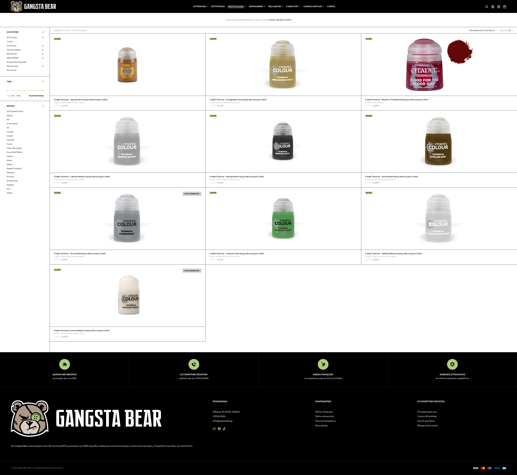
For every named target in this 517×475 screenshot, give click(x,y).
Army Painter (12, 123)
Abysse (10, 115)
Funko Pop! (11, 45)
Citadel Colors (260, 20)
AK (8, 119)
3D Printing (12, 37)
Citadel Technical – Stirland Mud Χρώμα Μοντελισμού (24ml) (391, 176)
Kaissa (9, 160)
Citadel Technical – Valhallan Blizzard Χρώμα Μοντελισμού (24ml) (393, 253)
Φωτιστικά (11, 70)
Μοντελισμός (245, 20)
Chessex (10, 132)
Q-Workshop (12, 181)
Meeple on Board (14, 168)
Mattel (10, 164)
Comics (10, 41)
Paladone (11, 172)
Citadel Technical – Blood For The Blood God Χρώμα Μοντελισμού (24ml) (396, 99)
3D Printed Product (15, 111)
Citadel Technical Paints (75, 102)
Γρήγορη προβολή (202, 43)
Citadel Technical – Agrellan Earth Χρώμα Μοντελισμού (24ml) (81, 99)
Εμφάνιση (504, 30)
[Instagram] (214, 428)
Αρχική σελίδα (232, 20)
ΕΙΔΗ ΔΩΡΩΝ (13, 58)
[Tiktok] (224, 428)
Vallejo (10, 193)
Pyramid (10, 176)
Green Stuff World (14, 152)
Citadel (10, 136)
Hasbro (10, 156)
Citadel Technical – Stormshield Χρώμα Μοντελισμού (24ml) (80, 253)
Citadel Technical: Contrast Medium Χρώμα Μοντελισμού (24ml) (81, 330)
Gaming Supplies (14, 50)
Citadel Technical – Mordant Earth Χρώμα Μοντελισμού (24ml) (237, 176)
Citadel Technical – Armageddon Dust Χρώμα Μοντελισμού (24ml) (238, 99)
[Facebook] (219, 428)
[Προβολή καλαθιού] (504, 6)
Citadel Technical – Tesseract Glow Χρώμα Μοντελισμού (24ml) (237, 253)
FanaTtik (10, 140)
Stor (9, 189)
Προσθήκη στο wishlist (202, 37)
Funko (9, 144)
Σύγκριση (202, 49)
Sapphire (10, 185)
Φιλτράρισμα (36, 96)
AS (8, 127)
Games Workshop (14, 148)
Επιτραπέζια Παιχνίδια (17, 62)
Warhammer (12, 54)
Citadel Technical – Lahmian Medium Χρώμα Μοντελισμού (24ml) (82, 176)
